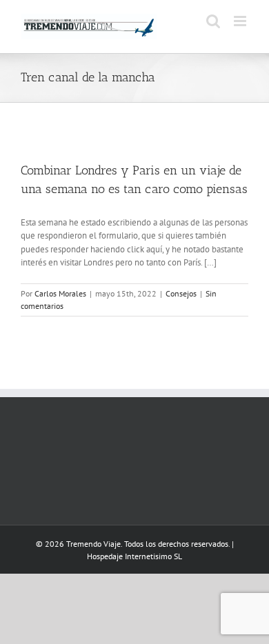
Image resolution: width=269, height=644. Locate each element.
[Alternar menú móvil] (241, 21)
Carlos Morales (60, 293)
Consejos (181, 293)
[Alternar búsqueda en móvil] (213, 21)
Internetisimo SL (153, 556)
